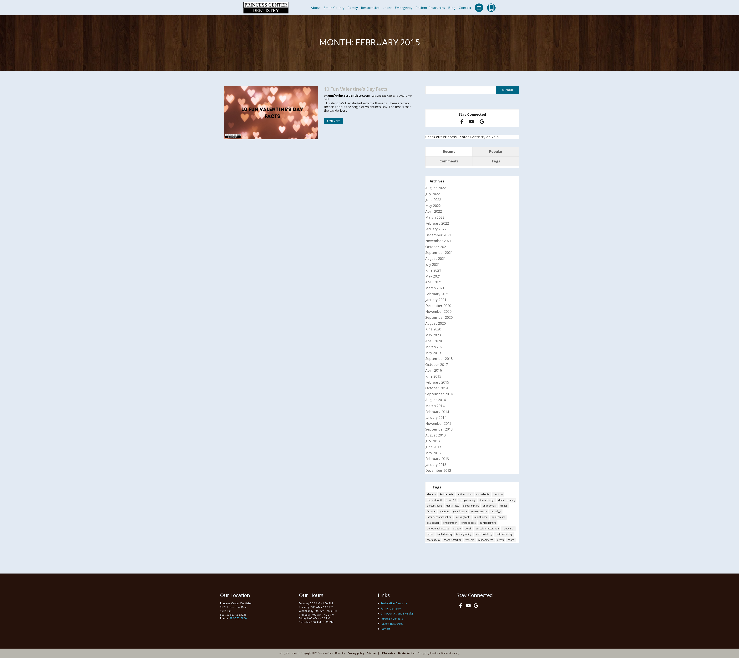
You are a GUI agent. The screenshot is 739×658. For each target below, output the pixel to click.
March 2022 (434, 217)
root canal (508, 528)
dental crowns (434, 505)
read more (333, 121)
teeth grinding (463, 534)
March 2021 (434, 288)
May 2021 (433, 276)
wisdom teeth (485, 540)
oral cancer (433, 522)
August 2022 (435, 188)
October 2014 (436, 388)
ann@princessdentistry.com (348, 95)
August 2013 (435, 435)
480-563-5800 (238, 618)
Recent (449, 151)
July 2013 (432, 441)
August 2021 (435, 258)
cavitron (498, 494)
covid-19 (451, 500)
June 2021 (433, 270)
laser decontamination (439, 517)
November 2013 (438, 423)
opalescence (498, 517)
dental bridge (486, 500)
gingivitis (444, 511)
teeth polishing (484, 534)
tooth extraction (452, 540)
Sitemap (372, 653)
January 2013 (435, 464)
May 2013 (433, 453)
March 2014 (434, 405)
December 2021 (438, 235)
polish (468, 528)
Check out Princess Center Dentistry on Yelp (462, 137)
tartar (430, 534)
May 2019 (433, 352)
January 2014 (435, 417)
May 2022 (433, 205)
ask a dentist (483, 494)
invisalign (496, 511)
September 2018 (439, 358)
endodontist (489, 505)
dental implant (471, 505)
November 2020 (438, 311)
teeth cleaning (444, 534)
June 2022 (433, 199)
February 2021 (437, 294)
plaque (457, 528)
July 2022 (432, 193)
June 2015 (433, 376)
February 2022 (437, 223)
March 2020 (434, 346)
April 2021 (433, 282)
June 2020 (433, 329)
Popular (495, 151)
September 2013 (439, 429)
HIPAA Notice (388, 653)
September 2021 (439, 252)
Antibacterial (447, 494)
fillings (503, 505)
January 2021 (435, 299)
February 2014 (437, 411)
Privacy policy (356, 653)
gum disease (460, 511)
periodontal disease (438, 528)
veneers (470, 540)
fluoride (431, 511)
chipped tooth (434, 500)
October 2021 (436, 246)
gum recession (479, 511)
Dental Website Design (412, 653)
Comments (449, 161)
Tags (496, 161)
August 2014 (435, 399)
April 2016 (433, 370)
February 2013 (437, 458)
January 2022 (435, 229)
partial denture (488, 522)
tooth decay (433, 540)
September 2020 (439, 317)
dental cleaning (506, 500)
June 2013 (433, 447)
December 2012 (438, 470)
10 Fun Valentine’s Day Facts (355, 89)
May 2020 (433, 335)
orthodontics (468, 522)
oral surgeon (450, 522)
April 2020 (433, 341)
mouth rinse (480, 517)
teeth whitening (504, 534)
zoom (511, 540)
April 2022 (433, 211)
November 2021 (438, 240)
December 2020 (438, 305)
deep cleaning (467, 500)
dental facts (452, 505)
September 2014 (439, 394)
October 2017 (436, 364)
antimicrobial (465, 494)
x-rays (500, 540)
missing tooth (463, 517)
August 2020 (435, 323)
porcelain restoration (487, 528)
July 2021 (432, 264)
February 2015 (437, 382)
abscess (431, 494)
